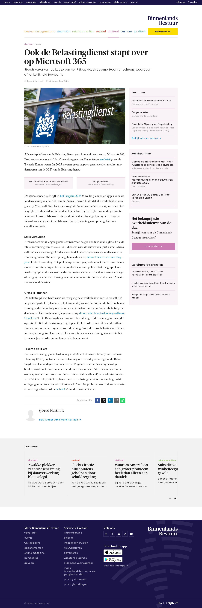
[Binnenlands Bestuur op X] (112, 533)
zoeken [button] (194, 2)
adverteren (45, 2)
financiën (63, 31)
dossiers (29, 563)
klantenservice (73, 533)
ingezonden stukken (76, 543)
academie (31, 2)
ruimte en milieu (83, 31)
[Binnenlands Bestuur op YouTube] (131, 533)
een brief (105, 159)
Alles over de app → (116, 566)
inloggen (180, 2)
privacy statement (75, 579)
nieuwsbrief (69, 2)
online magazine (87, 2)
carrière (126, 31)
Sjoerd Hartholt (35, 81)
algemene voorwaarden (78, 563)
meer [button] (133, 2)
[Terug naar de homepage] (163, 20)
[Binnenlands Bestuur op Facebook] (106, 533)
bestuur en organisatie (39, 31)
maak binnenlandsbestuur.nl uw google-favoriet (80, 571)
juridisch (140, 31)
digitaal (113, 31)
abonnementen (33, 548)
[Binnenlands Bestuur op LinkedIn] (118, 533)
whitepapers (120, 2)
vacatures (17, 2)
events (57, 2)
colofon (68, 538)
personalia (31, 558)
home (7, 2)
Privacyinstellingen (75, 584)
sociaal (101, 31)
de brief (61, 389)
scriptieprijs (105, 2)
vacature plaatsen (75, 558)
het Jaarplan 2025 (71, 196)
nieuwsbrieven (73, 548)
